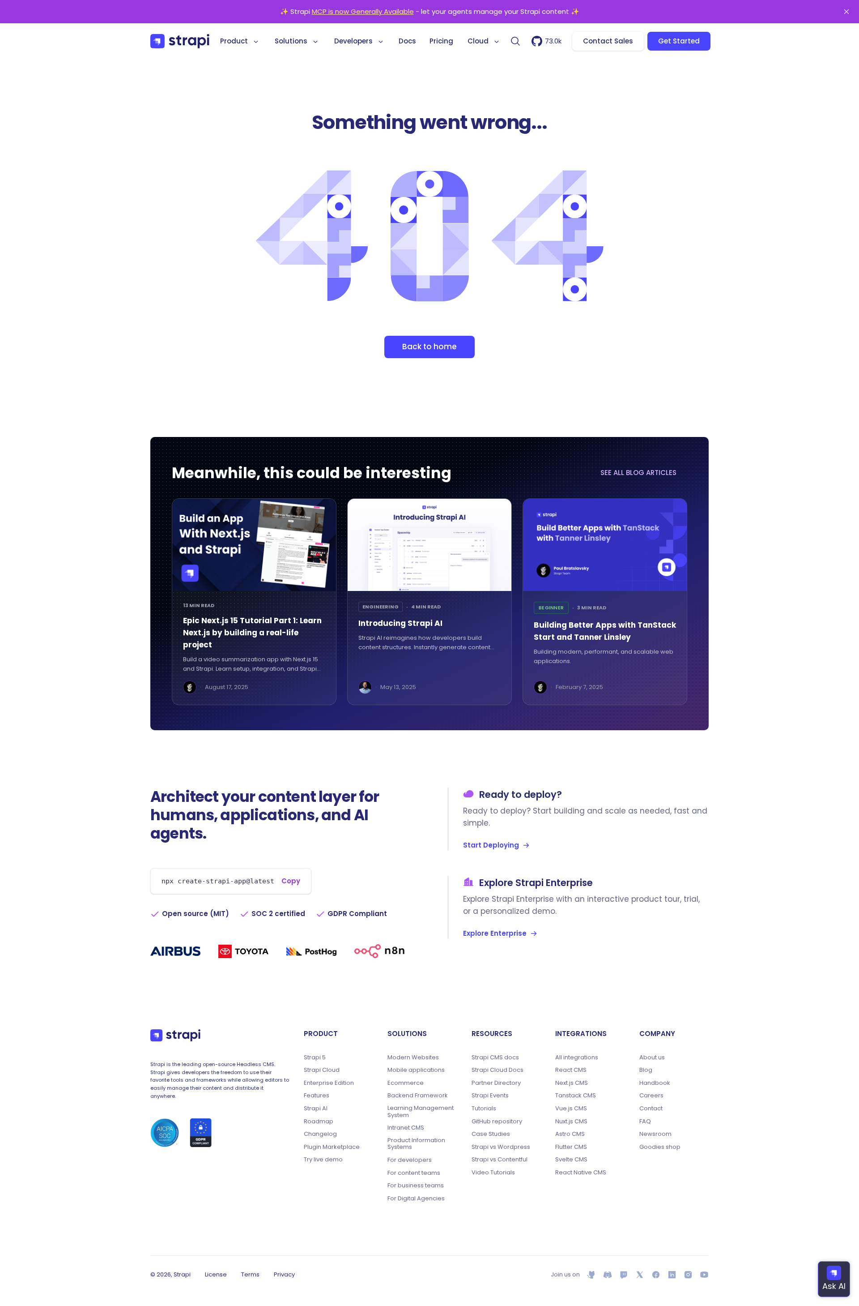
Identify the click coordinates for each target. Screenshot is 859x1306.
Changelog (320, 1134)
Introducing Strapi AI (400, 623)
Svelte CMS (571, 1159)
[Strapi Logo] (175, 1035)
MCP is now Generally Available (363, 11)
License (216, 1274)
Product (234, 41)
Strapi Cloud (322, 1070)
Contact (651, 1108)
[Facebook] (655, 1274)
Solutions (291, 41)
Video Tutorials (493, 1172)
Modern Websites (413, 1057)
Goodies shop (659, 1147)
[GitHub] (591, 1274)
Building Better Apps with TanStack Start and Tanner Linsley (605, 631)
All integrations (576, 1057)
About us (652, 1057)
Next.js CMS (571, 1083)
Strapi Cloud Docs (497, 1070)
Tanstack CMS (575, 1095)
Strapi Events (490, 1095)
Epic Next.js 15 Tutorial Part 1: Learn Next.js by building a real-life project (252, 632)
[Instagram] (688, 1274)
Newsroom (655, 1134)
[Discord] (607, 1274)
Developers (353, 41)
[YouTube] (704, 1274)
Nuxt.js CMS (571, 1121)
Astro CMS (570, 1134)
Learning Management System (420, 1111)
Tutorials (484, 1108)
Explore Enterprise (495, 933)
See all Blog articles (638, 472)
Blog (645, 1070)
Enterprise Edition (329, 1083)
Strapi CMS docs (495, 1057)
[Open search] (515, 41)
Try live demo (323, 1159)
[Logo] (179, 41)
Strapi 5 (315, 1057)
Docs (407, 41)
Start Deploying (491, 845)
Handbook (654, 1083)
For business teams (415, 1185)
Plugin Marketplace (332, 1147)
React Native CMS (580, 1172)
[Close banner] (846, 11)
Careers (651, 1095)
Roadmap (318, 1121)
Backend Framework (417, 1095)
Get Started (679, 41)
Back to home (429, 346)
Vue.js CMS (571, 1108)
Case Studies (491, 1134)
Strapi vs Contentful (499, 1159)
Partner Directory (496, 1083)
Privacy (284, 1274)
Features (316, 1095)
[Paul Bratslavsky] (189, 687)
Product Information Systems (416, 1144)
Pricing (441, 41)
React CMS (571, 1070)
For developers (409, 1160)
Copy (290, 881)
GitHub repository (497, 1121)
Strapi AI (315, 1108)
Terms (250, 1274)
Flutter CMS (571, 1147)
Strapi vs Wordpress (501, 1147)
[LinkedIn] (672, 1274)
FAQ (645, 1121)
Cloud (478, 41)
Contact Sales (608, 41)
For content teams (413, 1173)
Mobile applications (416, 1070)
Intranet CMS (405, 1127)
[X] (639, 1274)
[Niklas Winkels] (365, 687)
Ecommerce (405, 1083)
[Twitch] (623, 1274)
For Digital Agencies (416, 1198)
